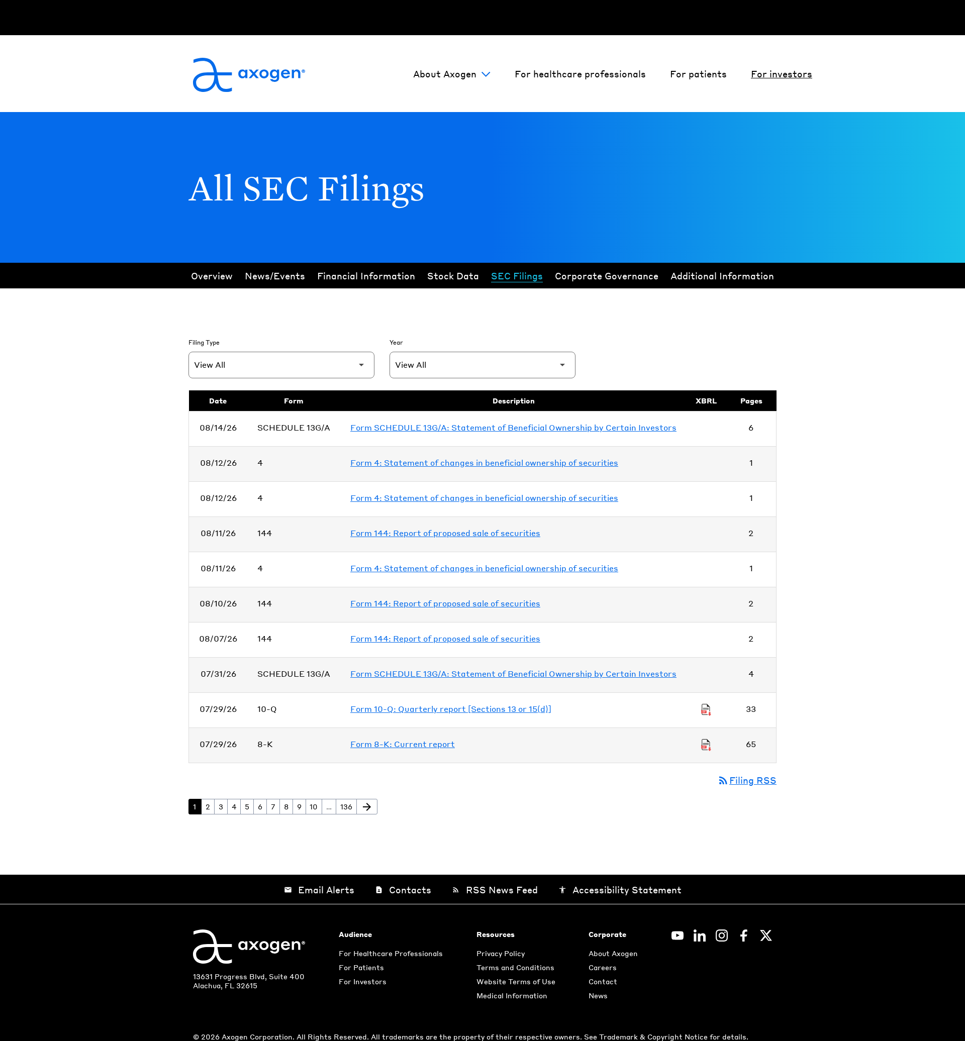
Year (396, 342)
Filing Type (204, 342)
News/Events (275, 275)
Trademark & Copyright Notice (654, 1036)
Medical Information (511, 995)
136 (348, 806)
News (598, 995)
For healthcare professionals (580, 73)
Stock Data (453, 275)
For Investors (363, 981)
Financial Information (366, 275)
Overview (212, 275)
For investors (781, 73)
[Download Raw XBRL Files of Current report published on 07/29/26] (706, 744)
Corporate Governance (606, 275)
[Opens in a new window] (677, 935)
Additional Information (722, 275)
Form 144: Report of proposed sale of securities (445, 533)
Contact (603, 981)
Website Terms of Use (515, 981)
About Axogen (444, 73)
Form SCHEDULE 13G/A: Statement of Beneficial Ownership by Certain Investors (513, 427)
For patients (698, 73)
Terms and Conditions (515, 967)
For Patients (361, 967)
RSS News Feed (495, 889)
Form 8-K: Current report (402, 744)
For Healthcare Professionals (391, 953)
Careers (603, 967)
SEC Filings (517, 275)
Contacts (403, 889)
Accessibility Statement (620, 889)
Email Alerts (319, 889)
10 (315, 806)
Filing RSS (747, 780)
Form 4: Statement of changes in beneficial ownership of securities (484, 462)
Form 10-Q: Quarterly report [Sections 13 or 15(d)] (450, 708)
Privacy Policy (500, 953)
